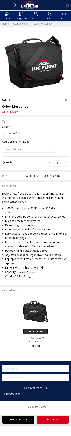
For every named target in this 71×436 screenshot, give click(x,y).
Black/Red (14, 133)
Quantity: (7, 162)
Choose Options (35, 331)
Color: (7, 126)
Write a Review (10, 112)
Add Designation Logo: (16, 141)
